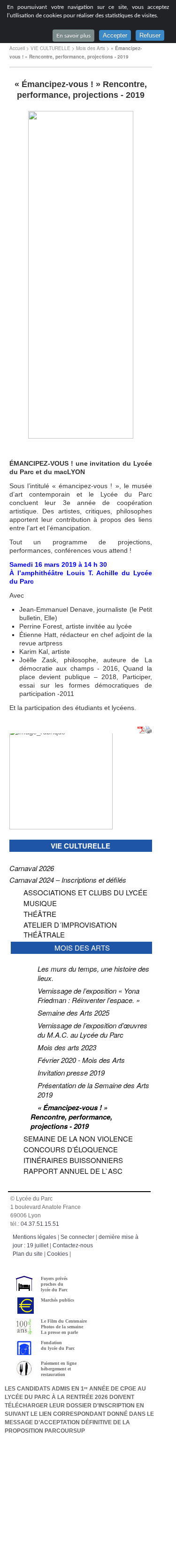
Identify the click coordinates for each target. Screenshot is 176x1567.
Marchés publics (57, 1300)
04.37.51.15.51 (40, 1224)
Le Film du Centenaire (64, 1321)
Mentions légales (34, 1237)
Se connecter (77, 1237)
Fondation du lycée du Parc (58, 1345)
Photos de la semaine (62, 1326)
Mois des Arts (90, 48)
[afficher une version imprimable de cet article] (148, 730)
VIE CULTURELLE (50, 48)
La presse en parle (59, 1332)
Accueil (17, 48)
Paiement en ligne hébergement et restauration (59, 1369)
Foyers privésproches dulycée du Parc (54, 1284)
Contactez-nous (73, 1245)
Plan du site (28, 1254)
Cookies (57, 1254)
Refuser (150, 35)
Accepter (115, 35)
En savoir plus (73, 35)
